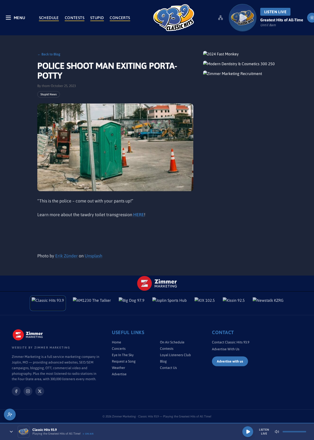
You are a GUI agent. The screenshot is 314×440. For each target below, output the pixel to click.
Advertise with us (230, 361)
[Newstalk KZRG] (268, 303)
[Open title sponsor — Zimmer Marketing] (157, 283)
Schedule (49, 17)
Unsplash (93, 255)
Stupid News (48, 94)
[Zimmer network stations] (220, 17)
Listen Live (275, 12)
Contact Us (168, 368)
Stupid (97, 17)
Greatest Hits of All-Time (281, 20)
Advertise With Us (225, 349)
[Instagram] (28, 391)
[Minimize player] (11, 431)
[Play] (247, 431)
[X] (39, 391)
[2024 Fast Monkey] (240, 54)
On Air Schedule (172, 342)
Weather (118, 368)
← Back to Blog (48, 54)
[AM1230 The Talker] (92, 303)
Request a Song (124, 361)
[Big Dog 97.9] (131, 303)
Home (116, 342)
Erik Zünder (66, 255)
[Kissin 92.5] (234, 303)
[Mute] (277, 431)
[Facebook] (16, 391)
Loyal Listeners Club (175, 355)
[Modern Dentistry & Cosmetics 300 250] (240, 64)
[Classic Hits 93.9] (173, 17)
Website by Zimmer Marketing (41, 347)
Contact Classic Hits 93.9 (230, 342)
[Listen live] (242, 17)
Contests (74, 17)
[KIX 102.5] (205, 303)
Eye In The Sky (123, 355)
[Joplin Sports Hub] (169, 303)
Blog (163, 361)
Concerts (120, 17)
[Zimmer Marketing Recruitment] (240, 73)
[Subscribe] (10, 414)
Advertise (119, 374)
